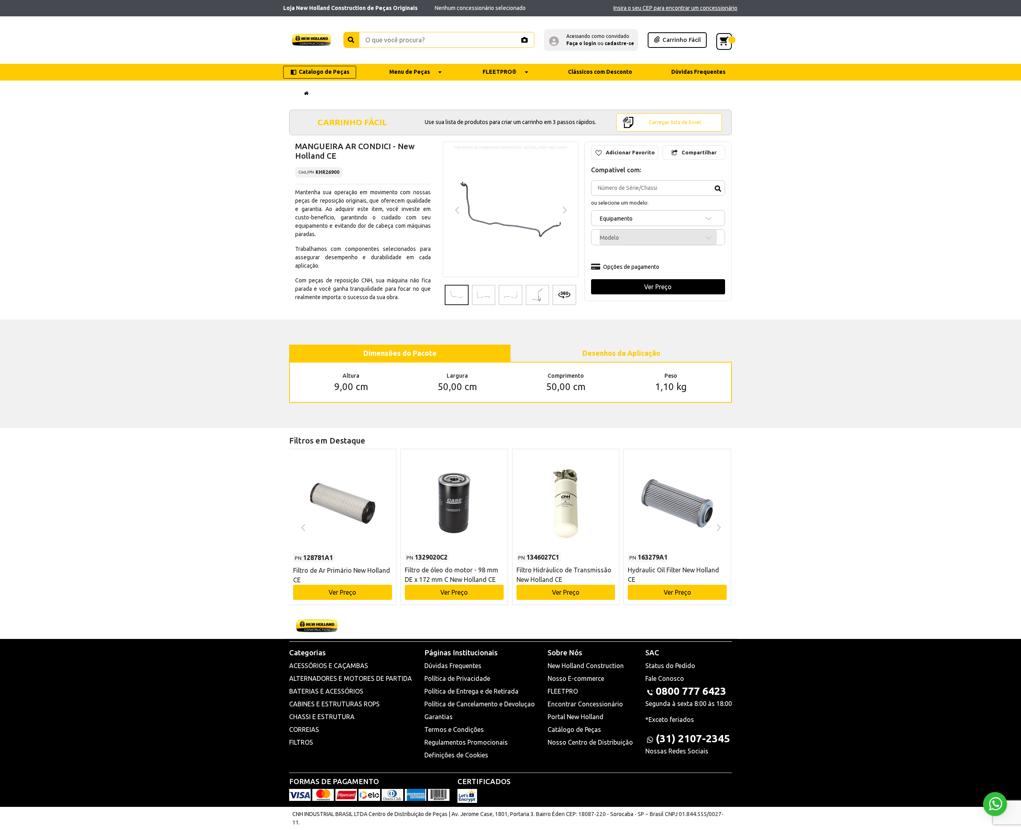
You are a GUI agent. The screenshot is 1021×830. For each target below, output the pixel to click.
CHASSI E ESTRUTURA (322, 716)
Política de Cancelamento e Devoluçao (479, 704)
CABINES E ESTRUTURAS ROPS (334, 704)
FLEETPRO (563, 691)
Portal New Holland (575, 716)
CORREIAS (304, 729)
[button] (591, 40)
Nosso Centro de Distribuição (590, 742)
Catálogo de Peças (574, 729)
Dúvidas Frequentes (452, 665)
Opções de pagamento (631, 267)
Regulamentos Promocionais (466, 742)
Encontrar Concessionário (585, 704)
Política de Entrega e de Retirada (471, 691)
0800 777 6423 (691, 691)
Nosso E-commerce (576, 678)
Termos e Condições (454, 729)
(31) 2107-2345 (693, 738)
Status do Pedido (670, 665)
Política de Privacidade (457, 678)
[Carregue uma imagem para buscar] (524, 40)
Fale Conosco (664, 678)
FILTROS (301, 742)
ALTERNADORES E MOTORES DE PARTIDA (350, 678)
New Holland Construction (586, 665)
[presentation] (456, 209)
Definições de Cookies (456, 755)
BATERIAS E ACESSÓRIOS (326, 691)
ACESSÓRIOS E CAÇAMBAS (328, 665)
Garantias (438, 716)
